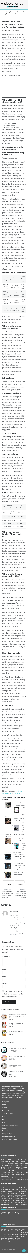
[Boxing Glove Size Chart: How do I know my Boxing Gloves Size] (8, 856)
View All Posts (13, 934)
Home (3, 12)
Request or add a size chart (9, 1125)
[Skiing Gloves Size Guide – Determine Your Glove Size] (16, 845)
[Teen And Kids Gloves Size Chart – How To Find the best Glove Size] (16, 827)
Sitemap (4, 1128)
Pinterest (9, 884)
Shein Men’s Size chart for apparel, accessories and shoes (17, 1024)
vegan (9, 1241)
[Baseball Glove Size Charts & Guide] (8, 841)
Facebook (9, 881)
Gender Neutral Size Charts (24, 1230)
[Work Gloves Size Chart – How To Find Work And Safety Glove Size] (8, 865)
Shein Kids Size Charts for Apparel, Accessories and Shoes (17, 1032)
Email (5, 976)
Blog (3, 1122)
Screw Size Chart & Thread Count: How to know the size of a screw (18, 1073)
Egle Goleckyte (16, 30)
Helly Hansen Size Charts (11, 1168)
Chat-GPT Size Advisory (9, 1136)
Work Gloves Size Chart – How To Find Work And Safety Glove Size (7, 894)
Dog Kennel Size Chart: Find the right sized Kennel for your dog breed (20, 894)
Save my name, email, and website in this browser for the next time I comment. (12, 994)
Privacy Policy (6, 1110)
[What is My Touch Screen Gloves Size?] (8, 805)
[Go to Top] (24, 1250)
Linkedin (21, 884)
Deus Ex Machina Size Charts (4, 1174)
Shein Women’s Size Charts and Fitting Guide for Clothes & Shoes (17, 1016)
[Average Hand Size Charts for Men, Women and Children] (8, 821)
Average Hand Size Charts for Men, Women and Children (19, 821)
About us (4, 1107)
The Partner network (8, 1113)
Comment (6, 956)
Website (5, 983)
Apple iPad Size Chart (15, 1065)
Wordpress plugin (7, 1133)
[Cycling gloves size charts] (16, 810)
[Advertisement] (14, 88)
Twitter (21, 881)
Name (5, 969)
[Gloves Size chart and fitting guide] (8, 874)
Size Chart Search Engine (9, 1139)
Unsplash (17, 794)
